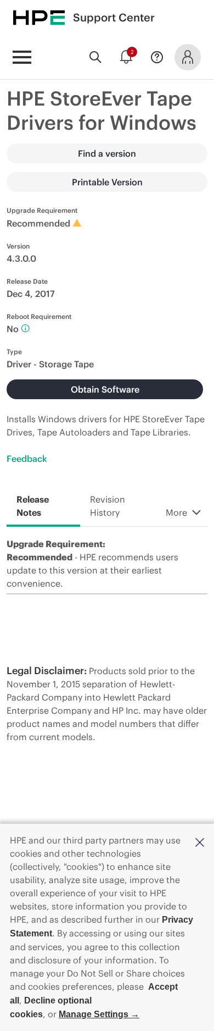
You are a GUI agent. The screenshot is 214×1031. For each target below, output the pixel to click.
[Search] (95, 57)
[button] (199, 841)
